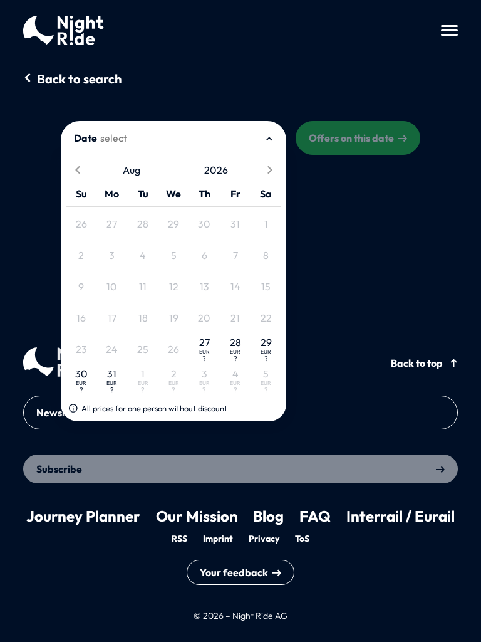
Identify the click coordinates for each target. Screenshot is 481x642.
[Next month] (269, 170)
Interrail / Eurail (400, 516)
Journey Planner (83, 516)
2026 (216, 170)
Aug (131, 170)
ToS (302, 538)
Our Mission (197, 516)
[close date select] (269, 138)
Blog (268, 516)
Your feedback (234, 572)
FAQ (315, 516)
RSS (179, 538)
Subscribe (59, 469)
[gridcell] (81, 224)
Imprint (218, 538)
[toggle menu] (449, 30)
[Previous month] (77, 170)
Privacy (264, 538)
